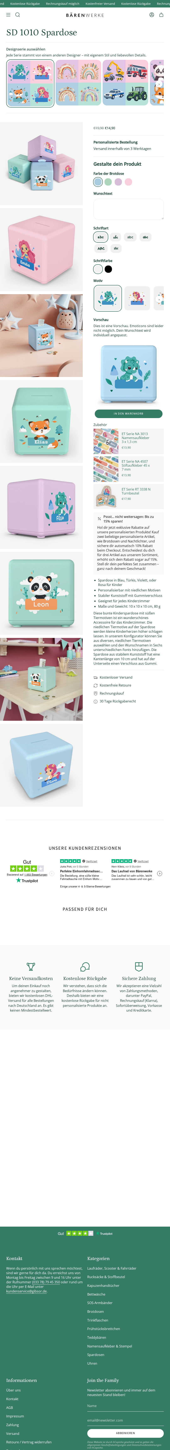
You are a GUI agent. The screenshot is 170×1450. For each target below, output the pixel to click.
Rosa (128, 181)
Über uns (13, 1390)
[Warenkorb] (161, 15)
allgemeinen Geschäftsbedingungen (106, 1444)
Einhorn (137, 298)
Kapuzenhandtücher (103, 1285)
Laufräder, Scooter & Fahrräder (111, 1268)
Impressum (15, 1416)
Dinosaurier (107, 298)
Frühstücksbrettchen (103, 1328)
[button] (17, 15)
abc (101, 237)
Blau (98, 181)
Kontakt (12, 1399)
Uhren (92, 1363)
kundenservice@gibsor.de (26, 1291)
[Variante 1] (78, 82)
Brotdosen (95, 1311)
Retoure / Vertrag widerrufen (29, 1442)
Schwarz (108, 269)
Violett (118, 181)
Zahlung (12, 1425)
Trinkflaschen (97, 1320)
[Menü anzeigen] (8, 15)
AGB (9, 1407)
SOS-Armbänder (100, 1303)
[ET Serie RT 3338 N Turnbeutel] (106, 496)
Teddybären (96, 1337)
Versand (12, 1433)
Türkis (108, 181)
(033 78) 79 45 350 (46, 1282)
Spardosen (95, 1354)
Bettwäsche (96, 1294)
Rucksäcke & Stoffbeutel (106, 1277)
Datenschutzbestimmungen (146, 1444)
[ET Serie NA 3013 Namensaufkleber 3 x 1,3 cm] (106, 441)
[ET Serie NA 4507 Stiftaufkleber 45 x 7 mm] (106, 469)
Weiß (98, 269)
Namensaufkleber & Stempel (109, 1346)
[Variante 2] (125, 82)
